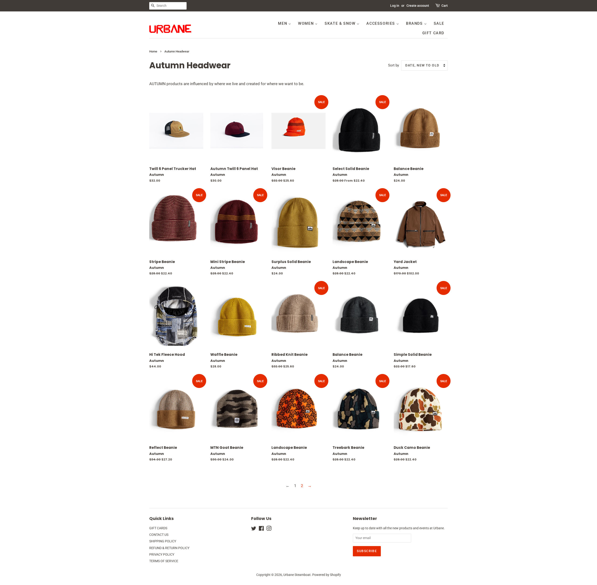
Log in (394, 5)
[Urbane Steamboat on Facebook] (261, 529)
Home (153, 51)
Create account (417, 5)
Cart (444, 5)
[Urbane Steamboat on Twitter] (253, 529)
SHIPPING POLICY (162, 541)
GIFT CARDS (158, 528)
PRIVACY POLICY (161, 555)
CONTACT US (158, 535)
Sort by (393, 65)
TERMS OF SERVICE (163, 561)
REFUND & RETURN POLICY (169, 548)
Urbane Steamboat (297, 575)
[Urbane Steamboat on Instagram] (268, 529)
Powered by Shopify (326, 575)
